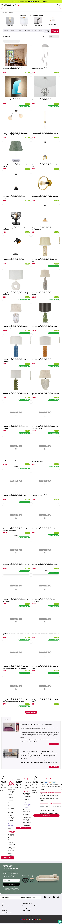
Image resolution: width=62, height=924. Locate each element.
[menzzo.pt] (40, 919)
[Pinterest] (54, 897)
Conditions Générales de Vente (29, 905)
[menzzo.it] (27, 919)
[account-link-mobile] (57, 5)
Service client (4, 910)
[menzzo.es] (37, 919)
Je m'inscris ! (11, 884)
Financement (4, 908)
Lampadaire (10, 25)
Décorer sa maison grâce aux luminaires (36, 724)
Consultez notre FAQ (12, 834)
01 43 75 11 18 (28, 782)
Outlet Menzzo (25, 901)
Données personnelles (27, 908)
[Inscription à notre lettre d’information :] (11, 880)
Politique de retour (5, 905)
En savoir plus (7, 857)
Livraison (3, 903)
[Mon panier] (59, 5)
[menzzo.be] (35, 919)
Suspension (24, 25)
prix (20, 30)
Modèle (6, 30)
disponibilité (27, 30)
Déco (6, 12)
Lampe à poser (38, 25)
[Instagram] (50, 897)
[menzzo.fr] (22, 919)
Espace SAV (11, 786)
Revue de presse (26, 910)
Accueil (3, 12)
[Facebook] (45, 897)
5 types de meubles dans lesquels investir (37, 751)
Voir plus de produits (31, 712)
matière (40, 30)
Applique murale (52, 24)
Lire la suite (53, 744)
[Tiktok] (58, 897)
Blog (2, 901)
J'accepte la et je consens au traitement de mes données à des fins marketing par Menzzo (12, 889)
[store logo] (28, 5)
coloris (34, 30)
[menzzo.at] (32, 919)
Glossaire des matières (6, 912)
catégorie (13, 30)
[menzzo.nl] (30, 919)
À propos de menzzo (27, 903)
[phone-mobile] (55, 5)
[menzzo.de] (24, 919)
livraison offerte (47, 31)
